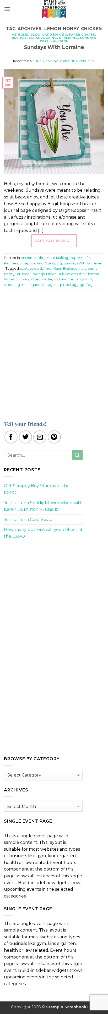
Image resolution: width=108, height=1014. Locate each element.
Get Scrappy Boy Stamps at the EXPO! (36, 489)
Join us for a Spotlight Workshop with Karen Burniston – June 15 (43, 506)
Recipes (19, 38)
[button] (7, 9)
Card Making (54, 34)
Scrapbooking (43, 38)
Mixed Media (41, 279)
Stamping (68, 38)
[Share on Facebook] (11, 437)
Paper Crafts (82, 34)
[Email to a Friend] (39, 437)
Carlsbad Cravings (30, 274)
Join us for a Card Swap (28, 519)
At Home (20, 34)
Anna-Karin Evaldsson (62, 268)
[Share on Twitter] (25, 437)
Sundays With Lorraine (68, 39)
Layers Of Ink (76, 274)
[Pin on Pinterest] (54, 437)
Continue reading (54, 240)
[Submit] (77, 455)
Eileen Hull (55, 274)
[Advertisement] (54, 352)
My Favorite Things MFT (72, 279)
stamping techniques (22, 285)
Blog (35, 34)
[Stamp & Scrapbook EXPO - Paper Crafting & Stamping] (54, 9)
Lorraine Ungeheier (77, 61)
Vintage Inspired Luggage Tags (67, 285)
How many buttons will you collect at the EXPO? (43, 533)
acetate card (31, 268)
